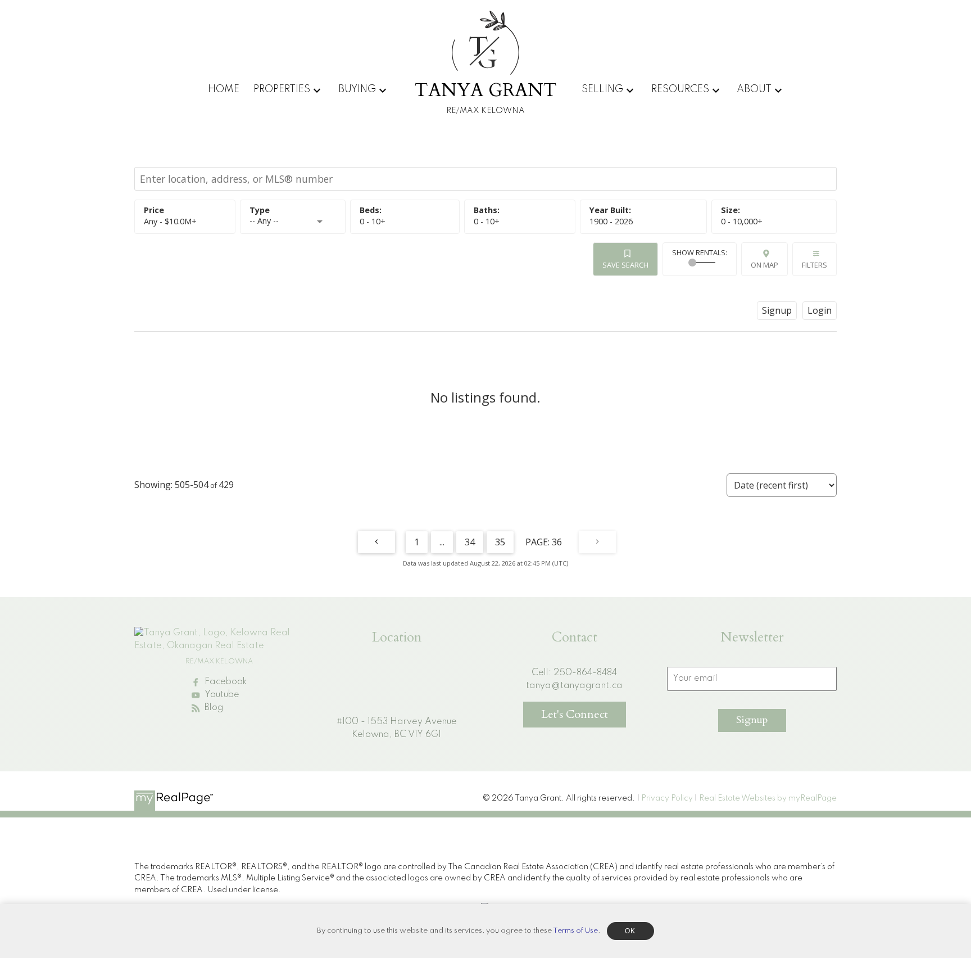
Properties (281, 89)
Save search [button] (625, 265)
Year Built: (611, 221)
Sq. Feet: (742, 221)
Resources (680, 89)
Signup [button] (777, 310)
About (754, 89)
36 (557, 542)
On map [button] (764, 265)
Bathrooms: (487, 221)
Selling (602, 89)
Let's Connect (574, 714)
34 (470, 542)
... (441, 542)
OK (630, 931)
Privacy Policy (667, 798)
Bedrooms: (372, 221)
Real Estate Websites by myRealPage (768, 798)
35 (500, 542)
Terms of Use (575, 930)
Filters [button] (814, 265)
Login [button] (819, 310)
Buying (357, 89)
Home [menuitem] (223, 89)
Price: (170, 221)
